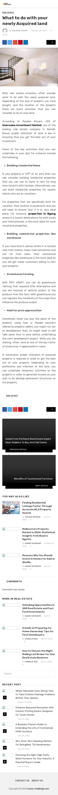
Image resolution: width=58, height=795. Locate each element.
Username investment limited (21, 125)
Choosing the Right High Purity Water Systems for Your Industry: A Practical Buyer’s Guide (34, 758)
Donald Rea (31, 639)
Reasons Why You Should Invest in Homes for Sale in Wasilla (38, 559)
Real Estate (8, 12)
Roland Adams (20, 31)
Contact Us (22, 780)
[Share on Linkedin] (25, 42)
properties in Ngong (42, 213)
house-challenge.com (38, 788)
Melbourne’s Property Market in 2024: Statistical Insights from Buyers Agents (38, 534)
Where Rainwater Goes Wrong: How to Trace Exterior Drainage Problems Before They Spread (35, 694)
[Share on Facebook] (4, 42)
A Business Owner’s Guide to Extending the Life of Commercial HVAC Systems (34, 728)
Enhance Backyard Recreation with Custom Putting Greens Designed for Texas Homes (34, 711)
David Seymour (33, 543)
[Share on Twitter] (10, 42)
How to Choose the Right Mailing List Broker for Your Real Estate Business (38, 654)
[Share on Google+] (15, 42)
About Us (37, 780)
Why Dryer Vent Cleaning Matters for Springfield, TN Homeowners (33, 743)
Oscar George (33, 517)
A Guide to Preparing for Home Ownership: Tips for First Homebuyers (38, 631)
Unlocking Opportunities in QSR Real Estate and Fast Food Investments (38, 608)
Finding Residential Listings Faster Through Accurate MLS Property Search (37, 507)
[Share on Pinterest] (20, 42)
